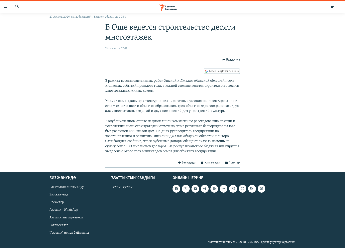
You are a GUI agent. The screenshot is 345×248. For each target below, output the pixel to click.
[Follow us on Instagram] (233, 189)
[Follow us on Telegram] (204, 189)
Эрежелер (57, 202)
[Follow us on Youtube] (195, 189)
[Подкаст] (261, 189)
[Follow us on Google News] (214, 189)
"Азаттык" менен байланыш (69, 232)
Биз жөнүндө (59, 194)
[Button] (231, 59)
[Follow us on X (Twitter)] (185, 189)
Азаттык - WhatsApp (64, 210)
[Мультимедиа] (333, 7)
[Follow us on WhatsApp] (242, 189)
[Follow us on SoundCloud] (223, 189)
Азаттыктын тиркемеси (66, 217)
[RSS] (252, 189)
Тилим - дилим (122, 187)
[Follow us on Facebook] (176, 189)
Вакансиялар (59, 225)
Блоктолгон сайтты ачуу (67, 187)
